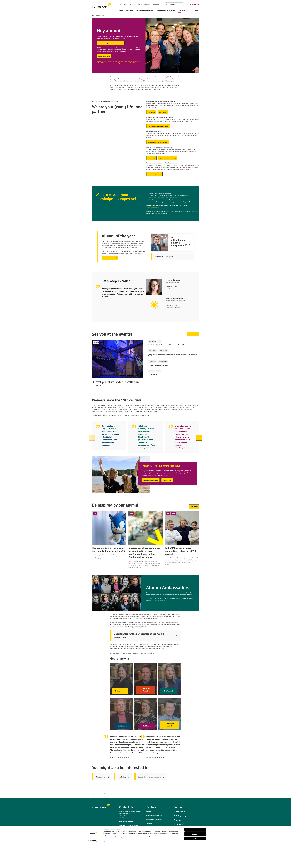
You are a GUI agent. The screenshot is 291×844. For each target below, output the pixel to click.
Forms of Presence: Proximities (158, 365)
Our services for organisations (149, 777)
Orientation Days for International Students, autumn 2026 (166, 345)
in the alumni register (185, 167)
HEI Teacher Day (153, 374)
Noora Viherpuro (174, 298)
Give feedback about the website (129, 825)
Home (93, 15)
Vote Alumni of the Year (109, 258)
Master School (162, 112)
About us (97, 15)
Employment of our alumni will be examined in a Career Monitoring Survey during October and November (144, 552)
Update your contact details (167, 158)
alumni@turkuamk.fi (152, 208)
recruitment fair (182, 196)
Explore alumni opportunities (150, 480)
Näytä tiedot (106, 841)
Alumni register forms (104, 56)
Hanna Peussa (173, 280)
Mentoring (122, 777)
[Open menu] (196, 10)
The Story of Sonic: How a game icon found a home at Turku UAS (108, 549)
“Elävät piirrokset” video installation (115, 382)
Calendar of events (193, 334)
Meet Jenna (167, 691)
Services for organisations (154, 174)
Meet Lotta (119, 691)
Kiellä (195, 838)
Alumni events (151, 158)
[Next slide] (199, 438)
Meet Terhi (146, 726)
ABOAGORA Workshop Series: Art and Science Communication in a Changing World (172, 355)
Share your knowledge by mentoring (160, 193)
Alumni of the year (163, 256)
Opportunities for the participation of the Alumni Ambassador (139, 635)
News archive (194, 506)
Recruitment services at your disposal (157, 142)
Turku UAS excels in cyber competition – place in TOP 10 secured (180, 551)
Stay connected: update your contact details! (110, 43)
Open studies (151, 112)
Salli (195, 829)
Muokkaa (194, 834)
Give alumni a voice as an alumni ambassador (162, 198)
